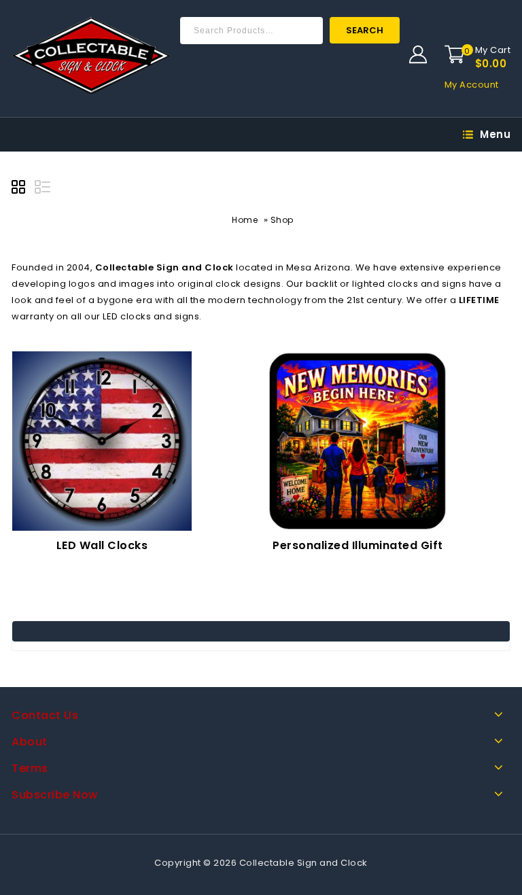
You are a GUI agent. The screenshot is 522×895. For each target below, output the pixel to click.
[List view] (43, 189)
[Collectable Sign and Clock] (91, 55)
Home (245, 220)
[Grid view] (20, 189)
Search (364, 30)
